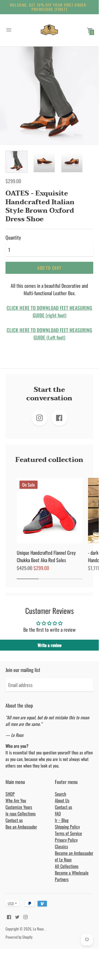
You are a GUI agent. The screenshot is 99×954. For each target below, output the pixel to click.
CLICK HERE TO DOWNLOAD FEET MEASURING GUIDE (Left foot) (49, 333)
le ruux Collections (20, 813)
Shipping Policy (67, 826)
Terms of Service (68, 833)
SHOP (10, 794)
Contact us (14, 820)
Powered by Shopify (18, 937)
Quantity (13, 237)
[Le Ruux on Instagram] (25, 916)
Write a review (49, 645)
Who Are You (15, 800)
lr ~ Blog (62, 820)
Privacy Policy (66, 840)
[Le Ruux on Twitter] (17, 916)
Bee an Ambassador (21, 826)
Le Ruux (38, 929)
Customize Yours (18, 807)
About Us (62, 800)
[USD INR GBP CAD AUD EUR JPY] (9, 903)
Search (60, 794)
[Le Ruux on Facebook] (9, 916)
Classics (61, 846)
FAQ (58, 813)
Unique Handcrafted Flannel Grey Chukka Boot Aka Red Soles (46, 556)
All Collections (66, 866)
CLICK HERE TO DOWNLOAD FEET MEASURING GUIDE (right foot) (49, 311)
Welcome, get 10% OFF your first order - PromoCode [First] (49, 7)
